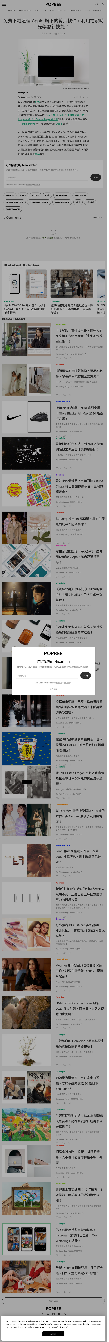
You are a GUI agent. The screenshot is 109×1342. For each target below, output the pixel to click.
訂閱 (86, 675)
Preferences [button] (62, 1327)
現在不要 (53, 689)
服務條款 (59, 682)
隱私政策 (67, 682)
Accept (53, 1334)
